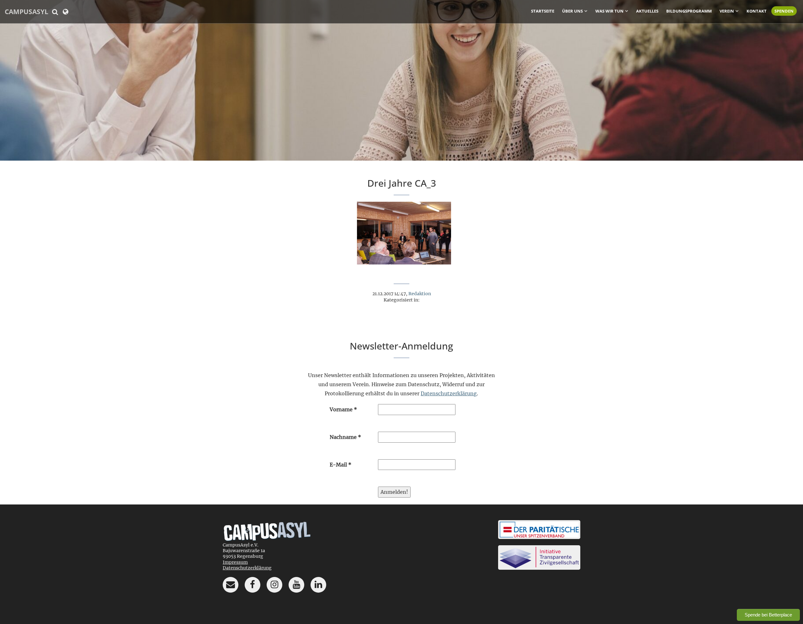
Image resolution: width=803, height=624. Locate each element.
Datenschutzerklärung (449, 393)
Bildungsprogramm (689, 11)
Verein (727, 11)
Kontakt (757, 11)
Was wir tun (609, 11)
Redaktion (419, 293)
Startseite (542, 11)
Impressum (235, 562)
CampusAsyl (26, 11)
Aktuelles (647, 11)
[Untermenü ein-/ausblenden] (586, 10)
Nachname (345, 437)
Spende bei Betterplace (768, 614)
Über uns (572, 11)
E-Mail (340, 464)
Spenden (784, 11)
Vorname (343, 409)
